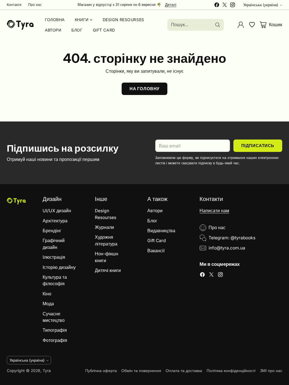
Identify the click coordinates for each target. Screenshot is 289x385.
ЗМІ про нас (271, 370)
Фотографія (55, 340)
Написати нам (214, 210)
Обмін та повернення (141, 370)
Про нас (217, 227)
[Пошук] (217, 25)
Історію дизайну (59, 267)
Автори (155, 210)
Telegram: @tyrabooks (232, 237)
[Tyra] (20, 25)
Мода (48, 303)
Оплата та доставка (184, 370)
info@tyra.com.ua (227, 248)
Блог (152, 221)
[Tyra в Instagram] (232, 5)
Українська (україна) (260, 5)
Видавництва (161, 230)
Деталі (170, 5)
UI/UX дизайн (57, 210)
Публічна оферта (101, 370)
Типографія (55, 330)
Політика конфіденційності (231, 370)
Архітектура (55, 221)
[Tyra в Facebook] (217, 5)
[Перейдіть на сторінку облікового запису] (240, 24)
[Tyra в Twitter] (224, 5)
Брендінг (52, 230)
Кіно (47, 294)
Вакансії (156, 250)
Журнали (104, 227)
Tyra (47, 370)
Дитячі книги (108, 270)
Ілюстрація (54, 257)
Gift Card (156, 240)
